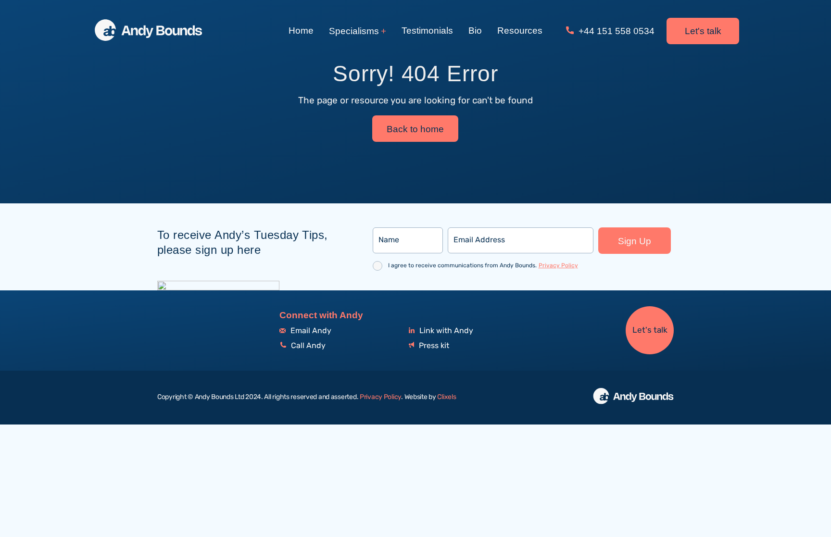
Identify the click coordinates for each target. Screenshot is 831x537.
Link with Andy (445, 331)
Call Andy (307, 346)
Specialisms (354, 31)
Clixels (446, 397)
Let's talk (703, 31)
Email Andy (310, 331)
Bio (475, 30)
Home (301, 30)
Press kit (433, 346)
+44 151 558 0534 (615, 31)
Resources (519, 30)
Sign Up (634, 241)
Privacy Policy (558, 265)
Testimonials (427, 30)
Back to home (415, 129)
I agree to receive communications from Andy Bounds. (483, 265)
